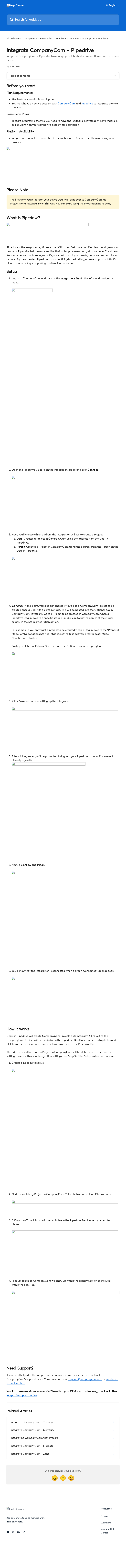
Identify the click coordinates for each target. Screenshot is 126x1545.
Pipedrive (61, 38)
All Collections (14, 38)
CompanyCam (66, 103)
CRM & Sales (45, 38)
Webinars (106, 1522)
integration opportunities (22, 1395)
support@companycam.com (85, 1379)
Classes (105, 1516)
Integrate (30, 38)
